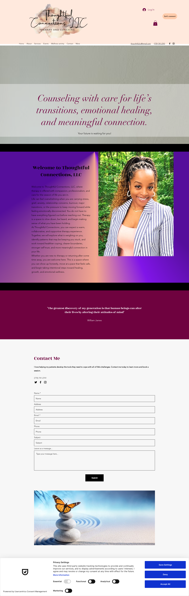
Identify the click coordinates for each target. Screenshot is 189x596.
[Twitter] (35, 382)
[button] (155, 23)
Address (37, 404)
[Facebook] (169, 43)
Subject (37, 437)
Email (36, 415)
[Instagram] (173, 43)
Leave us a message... (43, 448)
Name (36, 393)
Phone (36, 426)
